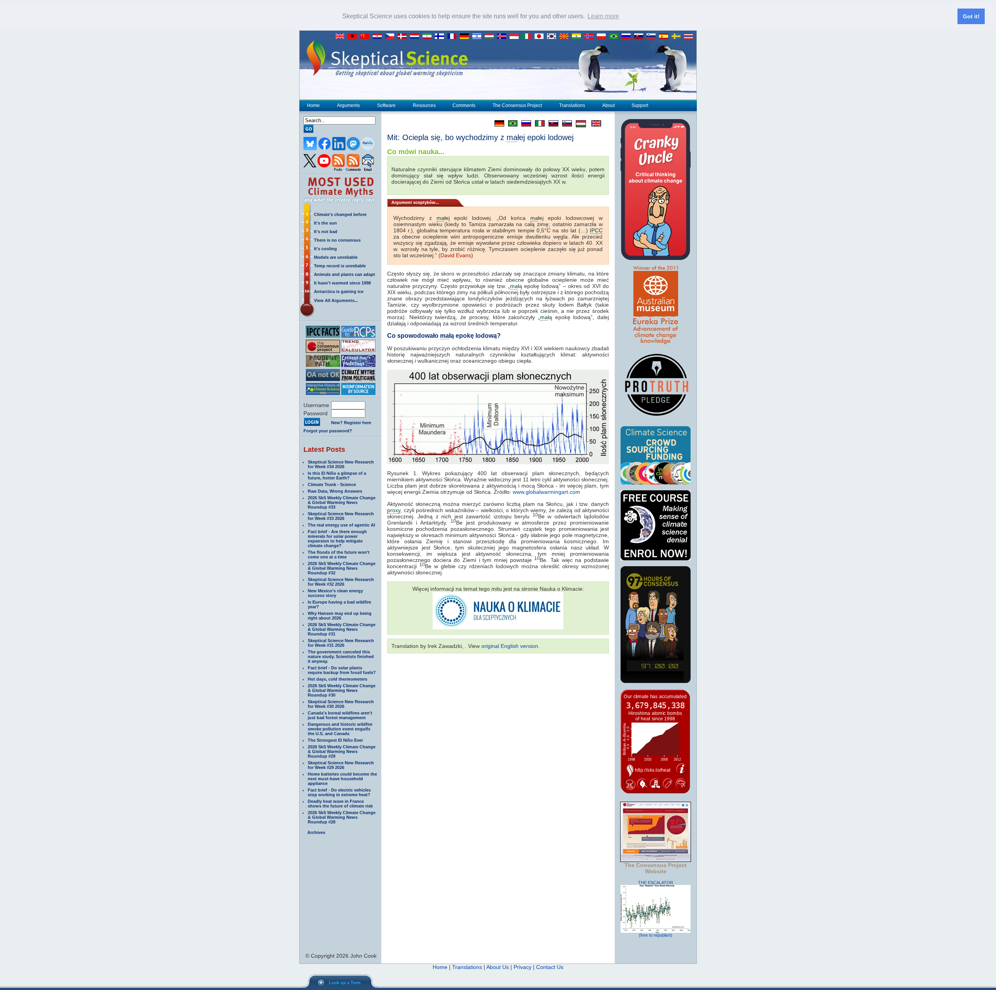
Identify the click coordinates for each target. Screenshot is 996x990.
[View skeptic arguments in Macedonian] (565, 36)
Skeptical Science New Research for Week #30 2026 (341, 704)
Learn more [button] (603, 16)
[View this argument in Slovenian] (565, 123)
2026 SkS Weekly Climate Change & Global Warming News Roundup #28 (341, 817)
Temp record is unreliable (340, 265)
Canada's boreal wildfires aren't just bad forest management (340, 715)
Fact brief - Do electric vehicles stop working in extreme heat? (339, 792)
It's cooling (325, 248)
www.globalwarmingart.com (546, 492)
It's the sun (325, 223)
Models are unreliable (336, 257)
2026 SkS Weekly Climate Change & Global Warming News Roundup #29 (341, 751)
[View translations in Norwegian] (590, 36)
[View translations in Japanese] (541, 36)
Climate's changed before (340, 214)
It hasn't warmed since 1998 (342, 283)
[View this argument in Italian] (538, 123)
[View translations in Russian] (628, 36)
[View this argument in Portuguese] (510, 123)
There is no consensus (337, 240)
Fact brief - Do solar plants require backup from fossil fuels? (342, 670)
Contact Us (549, 967)
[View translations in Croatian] (379, 36)
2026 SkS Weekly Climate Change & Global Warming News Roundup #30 (341, 690)
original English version (509, 646)
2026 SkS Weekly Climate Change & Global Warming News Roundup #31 (341, 629)
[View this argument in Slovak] (551, 123)
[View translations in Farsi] (429, 36)
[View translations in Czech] (391, 36)
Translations (572, 105)
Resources (424, 105)
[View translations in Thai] (689, 36)
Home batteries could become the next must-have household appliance (342, 779)
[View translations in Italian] (528, 36)
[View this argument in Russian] (524, 123)
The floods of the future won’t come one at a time (339, 554)
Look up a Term (345, 982)
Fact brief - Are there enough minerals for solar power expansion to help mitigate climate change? (337, 538)
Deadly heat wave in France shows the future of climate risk (340, 803)
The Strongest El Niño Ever (335, 740)
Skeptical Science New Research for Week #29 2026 (341, 765)
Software (386, 105)
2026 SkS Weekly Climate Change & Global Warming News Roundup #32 (341, 568)
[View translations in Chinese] (366, 36)
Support (639, 105)
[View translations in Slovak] (640, 36)
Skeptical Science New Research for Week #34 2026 (341, 464)
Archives (316, 832)
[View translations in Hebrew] (478, 36)
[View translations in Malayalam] (578, 36)
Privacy (522, 967)
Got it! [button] (971, 16)
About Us (497, 967)
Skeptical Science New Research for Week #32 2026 (341, 581)
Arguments (348, 105)
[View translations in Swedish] (678, 36)
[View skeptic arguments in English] (341, 36)
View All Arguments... (336, 300)
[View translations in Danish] (404, 36)
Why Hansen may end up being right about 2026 (340, 615)
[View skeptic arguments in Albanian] (354, 36)
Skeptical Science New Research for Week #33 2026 (341, 516)
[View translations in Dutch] (416, 36)
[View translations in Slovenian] (653, 36)
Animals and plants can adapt (344, 274)
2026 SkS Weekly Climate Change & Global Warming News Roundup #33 (341, 502)
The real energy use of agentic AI (341, 525)
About (608, 105)
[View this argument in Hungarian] (579, 123)
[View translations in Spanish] (665, 36)
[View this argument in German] (497, 123)
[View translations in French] (453, 36)
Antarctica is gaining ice (338, 291)
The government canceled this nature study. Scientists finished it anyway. (341, 656)
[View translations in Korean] (553, 36)
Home (313, 105)
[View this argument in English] (593, 123)
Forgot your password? (327, 430)
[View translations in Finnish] (441, 36)
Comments (463, 105)
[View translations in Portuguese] (615, 36)
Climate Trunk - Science (332, 484)
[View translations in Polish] (603, 36)
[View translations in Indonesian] (516, 36)
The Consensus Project (517, 105)
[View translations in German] (466, 36)
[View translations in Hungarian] (491, 36)
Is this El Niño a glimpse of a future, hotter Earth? (337, 475)
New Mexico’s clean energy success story (335, 593)
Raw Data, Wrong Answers (335, 491)
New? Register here (351, 422)
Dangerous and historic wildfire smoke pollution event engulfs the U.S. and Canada (340, 729)
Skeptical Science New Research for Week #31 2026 (341, 643)
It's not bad (325, 231)
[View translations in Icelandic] (503, 36)
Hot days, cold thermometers (337, 679)
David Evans (455, 255)
